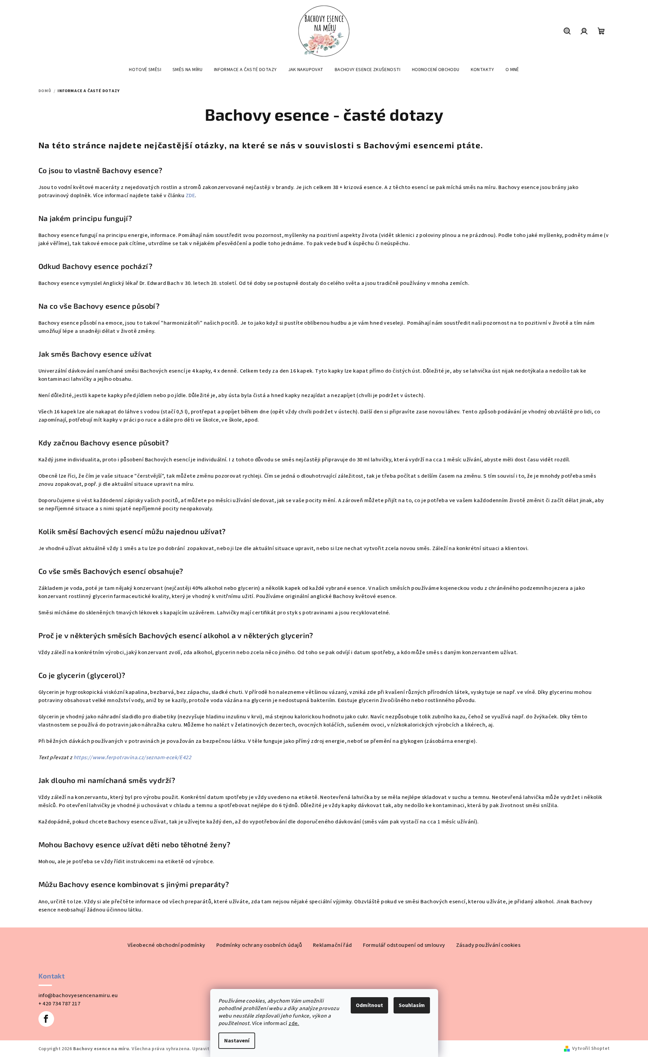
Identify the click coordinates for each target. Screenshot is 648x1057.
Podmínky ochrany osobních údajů (259, 945)
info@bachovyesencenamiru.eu (78, 995)
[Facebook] (46, 1019)
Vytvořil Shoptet (591, 1048)
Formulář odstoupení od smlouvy (404, 945)
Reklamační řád (332, 945)
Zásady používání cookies (488, 945)
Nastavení (236, 1040)
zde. (293, 1023)
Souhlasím (412, 1005)
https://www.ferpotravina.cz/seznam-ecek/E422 (132, 757)
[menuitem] (145, 70)
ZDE (190, 195)
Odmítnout (369, 1005)
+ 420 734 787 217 (59, 1003)
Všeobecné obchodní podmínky (166, 945)
